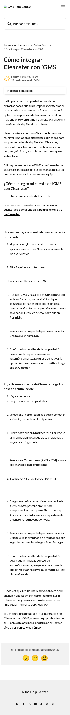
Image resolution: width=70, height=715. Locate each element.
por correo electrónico (26, 627)
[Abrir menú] (63, 6)
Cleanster (41, 133)
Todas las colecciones (16, 45)
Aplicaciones (41, 45)
